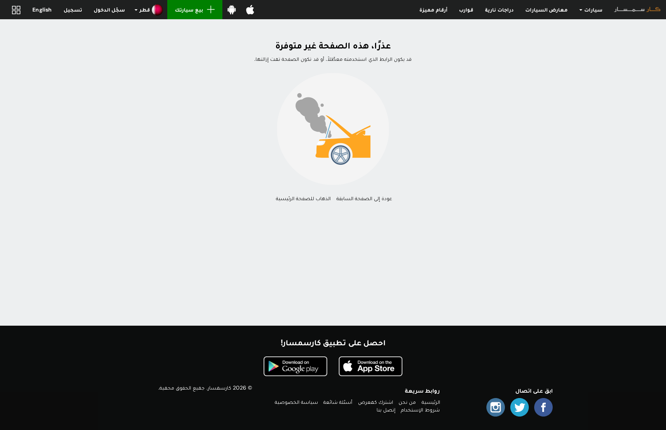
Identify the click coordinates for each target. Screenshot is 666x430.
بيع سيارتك (189, 9)
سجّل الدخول (109, 9)
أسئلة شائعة (337, 401)
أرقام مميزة (433, 9)
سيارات (592, 9)
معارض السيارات (546, 9)
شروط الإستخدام (420, 409)
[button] (149, 9)
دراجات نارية (499, 9)
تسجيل (73, 9)
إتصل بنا (386, 409)
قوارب (466, 9)
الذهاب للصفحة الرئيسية (303, 198)
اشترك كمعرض (375, 401)
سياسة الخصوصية (296, 401)
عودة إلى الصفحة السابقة (364, 198)
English (42, 9)
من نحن (407, 401)
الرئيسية (431, 401)
